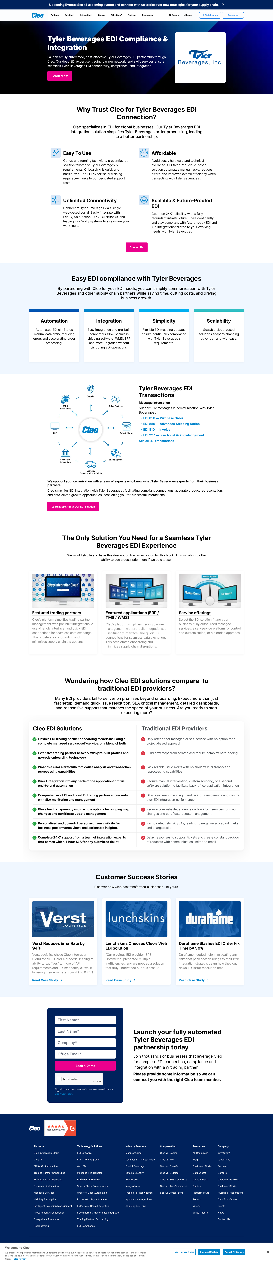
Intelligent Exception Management (53, 1206)
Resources (147, 15)
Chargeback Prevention (47, 1219)
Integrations (86, 15)
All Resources (200, 1152)
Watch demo (211, 15)
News (221, 1212)
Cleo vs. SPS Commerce (173, 1179)
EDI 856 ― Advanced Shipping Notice (171, 424)
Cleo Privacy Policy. (64, 1094)
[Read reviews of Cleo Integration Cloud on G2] (60, 1128)
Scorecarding (41, 1225)
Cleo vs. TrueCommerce (173, 1186)
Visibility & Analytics (45, 1199)
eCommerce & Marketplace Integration (98, 1212)
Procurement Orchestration (49, 1212)
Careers (222, 1172)
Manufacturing (133, 1152)
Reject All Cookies (209, 1252)
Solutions (69, 15)
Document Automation (46, 1186)
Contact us (233, 15)
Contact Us (224, 1219)
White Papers (200, 1212)
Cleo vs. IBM (167, 1159)
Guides (197, 1186)
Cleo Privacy (20, 1258)
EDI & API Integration (88, 1159)
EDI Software (84, 1152)
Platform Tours (201, 1192)
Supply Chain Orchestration (92, 1186)
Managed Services (44, 1192)
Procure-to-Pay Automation (92, 1199)
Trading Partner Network (48, 1179)
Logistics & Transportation (140, 1159)
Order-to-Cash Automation (92, 1192)
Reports (197, 1199)
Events (221, 1206)
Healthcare (131, 1179)
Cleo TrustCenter (227, 1199)
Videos (196, 1206)
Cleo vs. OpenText (170, 1166)
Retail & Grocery (134, 1172)
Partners (132, 15)
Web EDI (81, 1166)
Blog (195, 1159)
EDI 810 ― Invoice (156, 429)
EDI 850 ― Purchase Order (163, 418)
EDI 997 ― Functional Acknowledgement (173, 435)
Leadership (224, 1159)
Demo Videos (200, 1179)
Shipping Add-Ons (135, 1206)
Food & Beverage (135, 1166)
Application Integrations (138, 1199)
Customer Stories (202, 1166)
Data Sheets (199, 1172)
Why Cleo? (116, 15)
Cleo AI (101, 15)
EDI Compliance (86, 1225)
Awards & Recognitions (230, 1192)
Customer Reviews (228, 1179)
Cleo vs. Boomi (168, 1152)
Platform (55, 15)
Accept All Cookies (234, 1252)
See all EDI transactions (156, 441)
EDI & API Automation (46, 1166)
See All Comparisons (171, 1192)
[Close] (267, 1251)
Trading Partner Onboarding (49, 1172)
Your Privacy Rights (184, 1252)
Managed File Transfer (89, 1172)
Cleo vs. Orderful (169, 1172)
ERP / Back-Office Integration (93, 1206)
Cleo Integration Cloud (46, 1152)
